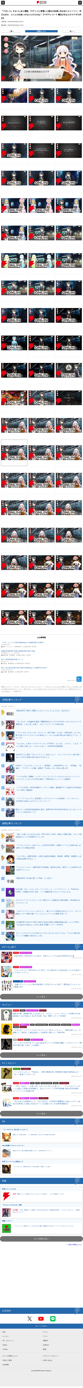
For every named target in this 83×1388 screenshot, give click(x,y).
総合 (4, 1332)
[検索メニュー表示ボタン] (3, 3)
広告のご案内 (7, 1360)
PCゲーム (24, 687)
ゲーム (16, 687)
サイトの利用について (10, 1356)
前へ (12, 31)
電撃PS (45, 1340)
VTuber (5, 1349)
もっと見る (41, 997)
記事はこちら (41, 31)
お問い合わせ (47, 1360)
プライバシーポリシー (50, 1356)
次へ (71, 31)
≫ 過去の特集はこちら (74, 1244)
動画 (44, 1349)
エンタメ (6, 1336)
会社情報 (6, 1364)
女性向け (46, 1345)
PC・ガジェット (8, 1340)
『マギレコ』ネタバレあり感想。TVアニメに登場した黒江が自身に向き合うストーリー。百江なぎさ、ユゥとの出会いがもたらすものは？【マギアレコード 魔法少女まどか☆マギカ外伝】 (41, 689)
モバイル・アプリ (35, 687)
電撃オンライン (6, 687)
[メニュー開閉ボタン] (80, 3)
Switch (5, 1345)
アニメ (45, 1336)
